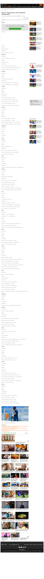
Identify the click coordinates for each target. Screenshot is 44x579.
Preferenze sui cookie (15, 551)
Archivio (41, 544)
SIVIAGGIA (30, 550)
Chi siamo (3, 551)
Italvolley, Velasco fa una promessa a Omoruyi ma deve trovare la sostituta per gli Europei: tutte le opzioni (15, 431)
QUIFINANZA (32, 550)
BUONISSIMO (36, 550)
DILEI (27, 550)
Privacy (8, 551)
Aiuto (19, 551)
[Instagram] (25, 547)
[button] (42, 7)
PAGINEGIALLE (9, 550)
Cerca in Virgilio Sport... (13, 544)
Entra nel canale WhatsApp (15, 28)
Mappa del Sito (35, 544)
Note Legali (6, 551)
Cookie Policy (11, 551)
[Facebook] (19, 547)
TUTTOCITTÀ (25, 550)
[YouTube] (21, 547)
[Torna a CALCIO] (2, 7)
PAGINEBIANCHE (21, 550)
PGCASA (18, 550)
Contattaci (30, 544)
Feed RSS (38, 544)
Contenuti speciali (26, 544)
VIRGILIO (7, 550)
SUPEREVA (39, 550)
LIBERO (4, 550)
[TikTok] (23, 547)
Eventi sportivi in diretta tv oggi (35, 104)
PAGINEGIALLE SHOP (14, 550)
